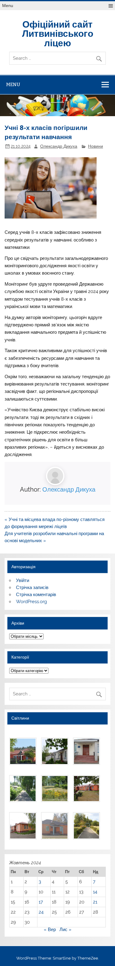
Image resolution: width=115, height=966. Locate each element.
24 (41, 912)
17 (41, 902)
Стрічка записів (32, 587)
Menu (7, 5)
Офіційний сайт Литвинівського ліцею (57, 33)
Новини (95, 146)
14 (95, 892)
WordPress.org (31, 601)
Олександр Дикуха (58, 146)
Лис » (65, 929)
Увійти (22, 580)
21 (95, 902)
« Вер (50, 929)
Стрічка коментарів (36, 594)
